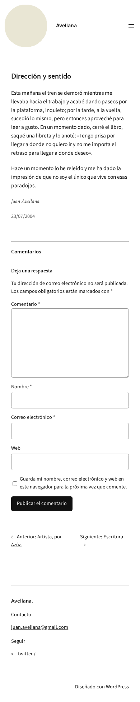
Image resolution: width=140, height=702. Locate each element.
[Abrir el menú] (131, 26)
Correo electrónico (33, 417)
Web (15, 448)
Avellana (66, 25)
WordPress (117, 687)
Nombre (21, 386)
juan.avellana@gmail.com (39, 627)
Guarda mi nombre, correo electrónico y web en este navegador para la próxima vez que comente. (73, 483)
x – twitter (22, 653)
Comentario (25, 304)
